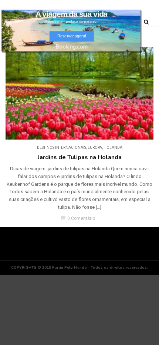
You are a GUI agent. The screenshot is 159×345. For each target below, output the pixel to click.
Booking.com (72, 46)
